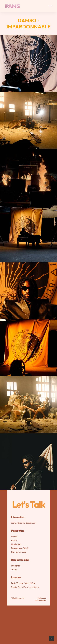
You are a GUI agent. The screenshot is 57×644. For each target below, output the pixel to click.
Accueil (14, 536)
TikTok (14, 569)
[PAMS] (12, 6)
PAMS (14, 540)
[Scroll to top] (51, 638)
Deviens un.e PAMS (19, 548)
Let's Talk (28, 504)
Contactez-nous (18, 552)
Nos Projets (16, 544)
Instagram (15, 565)
